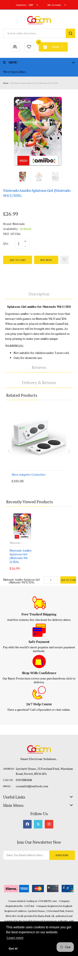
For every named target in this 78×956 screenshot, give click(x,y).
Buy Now (46, 260)
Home (5, 83)
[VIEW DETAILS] (40, 476)
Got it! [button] (13, 948)
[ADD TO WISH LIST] (49, 476)
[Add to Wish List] (64, 260)
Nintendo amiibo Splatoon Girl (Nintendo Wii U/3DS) (21, 556)
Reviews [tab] (39, 367)
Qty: (6, 243)
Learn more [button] (15, 938)
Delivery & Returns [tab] (39, 382)
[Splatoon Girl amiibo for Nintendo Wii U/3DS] (23, 176)
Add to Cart (18, 260)
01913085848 (24, 780)
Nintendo (18, 224)
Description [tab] (39, 294)
